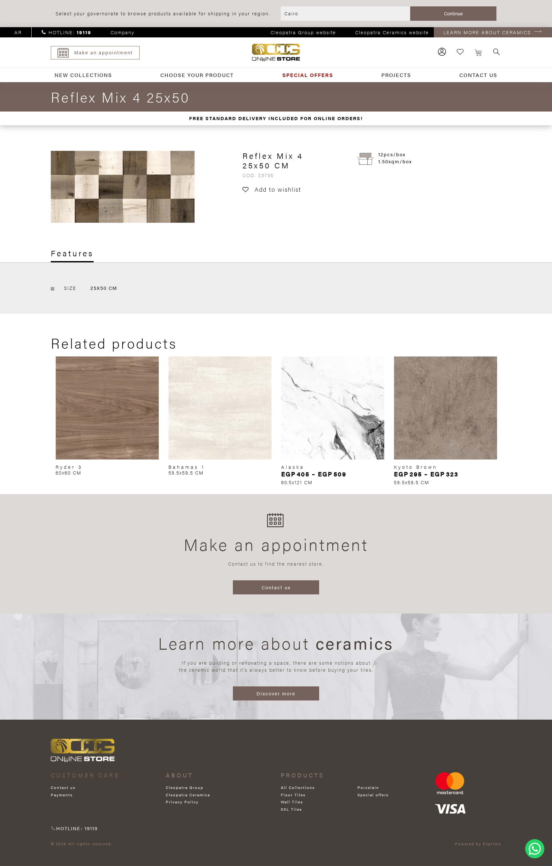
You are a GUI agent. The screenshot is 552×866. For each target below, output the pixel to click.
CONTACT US (478, 75)
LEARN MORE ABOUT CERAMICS (487, 32)
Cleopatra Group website (303, 32)
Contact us (276, 587)
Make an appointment (103, 52)
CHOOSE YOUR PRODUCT (197, 75)
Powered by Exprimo (478, 844)
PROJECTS (396, 75)
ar (18, 32)
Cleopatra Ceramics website (392, 32)
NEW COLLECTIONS (83, 75)
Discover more (276, 693)
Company (122, 32)
